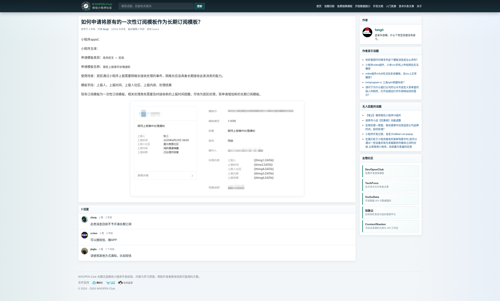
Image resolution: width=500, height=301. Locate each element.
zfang (93, 217)
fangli (379, 30)
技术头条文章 (406, 6)
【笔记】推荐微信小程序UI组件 (383, 115)
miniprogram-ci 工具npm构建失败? (384, 82)
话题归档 (329, 6)
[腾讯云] (97, 282)
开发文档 (378, 6)
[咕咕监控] (125, 282)
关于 (419, 6)
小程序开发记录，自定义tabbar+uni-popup (389, 134)
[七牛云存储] (110, 282)
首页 (318, 6)
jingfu (93, 249)
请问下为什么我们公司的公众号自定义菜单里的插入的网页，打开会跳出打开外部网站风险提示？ (392, 91)
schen (93, 233)
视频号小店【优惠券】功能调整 (383, 120)
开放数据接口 (362, 6)
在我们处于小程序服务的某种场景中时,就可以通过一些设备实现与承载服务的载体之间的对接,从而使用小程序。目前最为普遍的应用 (391, 143)
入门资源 (391, 6)
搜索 (199, 6)
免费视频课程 (344, 6)
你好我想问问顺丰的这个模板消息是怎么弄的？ (392, 59)
